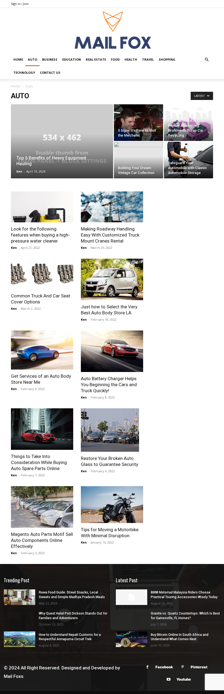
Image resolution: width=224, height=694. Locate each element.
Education (71, 59)
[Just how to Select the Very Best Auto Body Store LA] (112, 279)
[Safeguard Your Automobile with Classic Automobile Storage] (188, 160)
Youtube (183, 679)
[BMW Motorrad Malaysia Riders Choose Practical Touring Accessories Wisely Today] (131, 597)
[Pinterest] (182, 667)
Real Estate (96, 59)
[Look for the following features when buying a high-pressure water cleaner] (42, 206)
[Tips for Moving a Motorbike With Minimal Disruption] (112, 504)
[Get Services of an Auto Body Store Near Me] (42, 350)
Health (131, 59)
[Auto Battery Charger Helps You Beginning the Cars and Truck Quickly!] (112, 351)
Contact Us (50, 72)
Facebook (164, 667)
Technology (24, 72)
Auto (32, 59)
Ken (19, 171)
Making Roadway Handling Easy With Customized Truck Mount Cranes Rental (110, 235)
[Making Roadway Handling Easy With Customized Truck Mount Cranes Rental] (112, 206)
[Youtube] (168, 679)
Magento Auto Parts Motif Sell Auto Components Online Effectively (42, 540)
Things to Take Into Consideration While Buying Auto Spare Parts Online (39, 462)
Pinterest (199, 667)
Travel (148, 59)
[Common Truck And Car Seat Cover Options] (42, 274)
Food (115, 59)
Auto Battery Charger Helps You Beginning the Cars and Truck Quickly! (109, 384)
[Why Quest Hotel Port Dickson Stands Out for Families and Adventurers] (19, 618)
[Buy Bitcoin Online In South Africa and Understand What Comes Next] (131, 639)
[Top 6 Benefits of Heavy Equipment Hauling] (62, 148)
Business (49, 59)
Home (18, 59)
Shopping (167, 59)
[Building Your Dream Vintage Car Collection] (138, 160)
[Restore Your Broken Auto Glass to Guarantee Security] (112, 430)
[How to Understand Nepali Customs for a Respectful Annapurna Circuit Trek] (19, 639)
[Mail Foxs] (112, 30)
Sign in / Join (20, 4)
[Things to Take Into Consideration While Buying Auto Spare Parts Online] (42, 429)
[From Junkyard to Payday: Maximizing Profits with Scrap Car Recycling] (188, 128)
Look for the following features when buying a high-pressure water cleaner (40, 235)
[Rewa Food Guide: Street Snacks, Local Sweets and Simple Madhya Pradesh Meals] (19, 597)
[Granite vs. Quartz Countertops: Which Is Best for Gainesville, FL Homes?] (131, 618)
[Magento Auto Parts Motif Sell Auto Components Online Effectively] (42, 507)
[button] (206, 59)
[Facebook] (147, 667)
